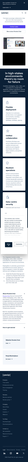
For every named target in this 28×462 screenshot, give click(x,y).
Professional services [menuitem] (8, 385)
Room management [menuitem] (8, 387)
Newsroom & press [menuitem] (7, 434)
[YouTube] (17, 453)
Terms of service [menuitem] (11, 450)
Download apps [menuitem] (7, 421)
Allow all (8, 244)
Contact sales (14, 27)
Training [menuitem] (5, 390)
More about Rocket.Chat (14, 31)
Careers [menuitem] (5, 409)
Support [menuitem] (5, 436)
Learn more (6, 7)
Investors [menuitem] (5, 412)
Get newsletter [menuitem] (6, 431)
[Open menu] (25, 12)
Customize (19, 244)
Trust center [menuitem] (6, 382)
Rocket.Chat (6, 296)
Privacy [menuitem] (18, 450)
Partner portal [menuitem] (6, 400)
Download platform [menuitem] (8, 424)
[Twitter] (24, 454)
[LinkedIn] (4, 454)
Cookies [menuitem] (23, 450)
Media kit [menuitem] (5, 414)
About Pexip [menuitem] (6, 407)
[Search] (22, 13)
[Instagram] (11, 454)
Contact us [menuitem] (5, 429)
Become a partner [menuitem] (7, 397)
